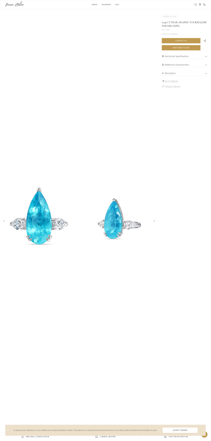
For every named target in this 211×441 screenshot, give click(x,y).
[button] (200, 4)
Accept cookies (180, 430)
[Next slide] (154, 221)
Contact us (181, 40)
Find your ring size (172, 86)
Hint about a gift (181, 48)
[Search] (195, 4)
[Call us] (204, 4)
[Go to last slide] (4, 221)
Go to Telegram (171, 81)
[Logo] (14, 4)
